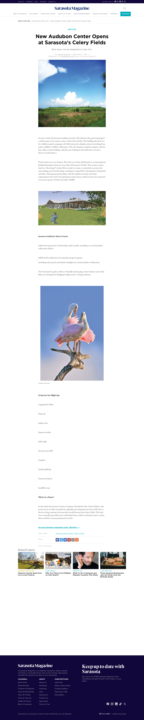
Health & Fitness (24, 701)
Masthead (29, 1)
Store (36, 1)
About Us (21, 1)
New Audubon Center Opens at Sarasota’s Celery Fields (71, 21)
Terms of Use (44, 704)
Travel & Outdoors (100, 14)
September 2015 (67, 56)
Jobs (41, 692)
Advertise (43, 1)
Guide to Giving (62, 533)
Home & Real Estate (48, 14)
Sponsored (43, 701)
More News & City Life (40, 21)
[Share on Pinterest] (69, 539)
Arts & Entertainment (81, 14)
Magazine (113, 14)
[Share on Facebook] (57, 539)
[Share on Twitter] (61, 539)
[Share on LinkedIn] (65, 539)
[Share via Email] (73, 539)
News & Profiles (24, 695)
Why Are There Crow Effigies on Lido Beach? (58, 574)
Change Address (61, 688)
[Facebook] (115, 1)
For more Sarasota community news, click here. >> (58, 528)
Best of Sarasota (19, 14)
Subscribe (125, 14)
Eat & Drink (33, 14)
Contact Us (51, 1)
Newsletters (59, 695)
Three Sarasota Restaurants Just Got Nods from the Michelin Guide (112, 575)
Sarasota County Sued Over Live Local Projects (30, 574)
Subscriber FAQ (61, 692)
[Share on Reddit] (77, 539)
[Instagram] (117, 1)
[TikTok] (122, 1)
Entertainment (23, 685)
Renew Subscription (63, 685)
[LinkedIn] (120, 1)
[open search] (125, 8)
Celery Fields (79, 533)
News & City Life (64, 14)
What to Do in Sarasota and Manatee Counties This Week (85, 574)
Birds (71, 533)
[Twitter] (125, 1)
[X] (124, 705)
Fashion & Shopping (26, 688)
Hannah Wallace (64, 54)
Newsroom (43, 695)
